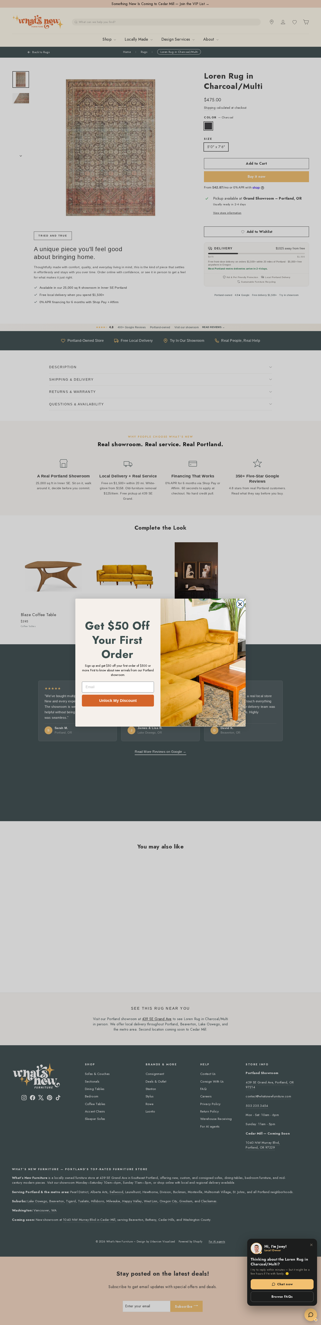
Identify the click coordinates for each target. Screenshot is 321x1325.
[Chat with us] (310, 1314)
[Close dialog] (240, 604)
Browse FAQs (282, 1296)
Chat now (285, 1284)
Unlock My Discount (118, 700)
